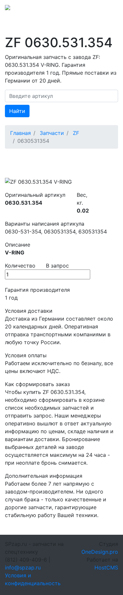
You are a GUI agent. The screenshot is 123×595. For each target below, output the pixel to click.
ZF (76, 133)
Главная (20, 133)
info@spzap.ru (23, 567)
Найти (17, 111)
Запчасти (52, 133)
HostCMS (106, 567)
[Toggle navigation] (109, 9)
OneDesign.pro (99, 552)
